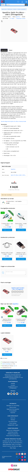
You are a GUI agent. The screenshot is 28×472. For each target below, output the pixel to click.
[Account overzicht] (21, 2)
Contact (13, 385)
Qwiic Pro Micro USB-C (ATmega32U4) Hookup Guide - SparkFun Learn (18, 175)
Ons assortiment (12, 421)
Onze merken (12, 423)
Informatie (13, 403)
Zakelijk (13, 383)
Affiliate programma (12, 433)
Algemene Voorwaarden (13, 409)
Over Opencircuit (13, 416)
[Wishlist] (17, 2)
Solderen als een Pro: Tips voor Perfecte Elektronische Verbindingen (13, 441)
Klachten (12, 412)
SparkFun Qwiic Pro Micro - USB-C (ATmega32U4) (17, 288)
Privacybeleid (12, 411)
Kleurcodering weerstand (13, 435)
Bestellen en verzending (13, 405)
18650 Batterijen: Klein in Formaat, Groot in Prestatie (13, 444)
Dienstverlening (13, 428)
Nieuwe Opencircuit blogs (13, 438)
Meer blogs (13, 448)
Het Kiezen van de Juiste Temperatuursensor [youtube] (13, 442)
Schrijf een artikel (13, 432)
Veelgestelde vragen (13, 425)
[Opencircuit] (14, 469)
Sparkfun (13, 169)
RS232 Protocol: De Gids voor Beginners (13, 446)
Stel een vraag (9, 271)
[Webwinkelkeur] (14, 465)
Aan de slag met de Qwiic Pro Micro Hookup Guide (13, 121)
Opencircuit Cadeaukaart (13, 430)
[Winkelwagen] (25, 2)
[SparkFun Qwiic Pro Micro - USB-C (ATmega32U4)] (6, 291)
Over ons (13, 418)
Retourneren (13, 407)
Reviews (13, 419)
